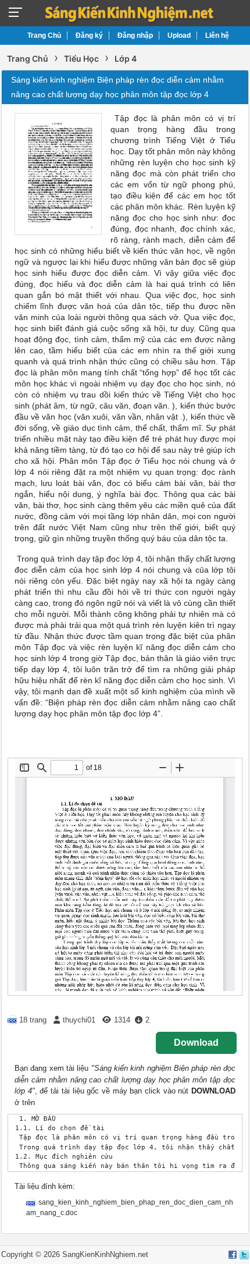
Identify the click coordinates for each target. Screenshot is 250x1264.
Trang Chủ (44, 35)
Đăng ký (89, 35)
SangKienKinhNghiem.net (105, 1254)
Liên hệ (217, 35)
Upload (179, 35)
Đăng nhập (135, 35)
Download (196, 1043)
